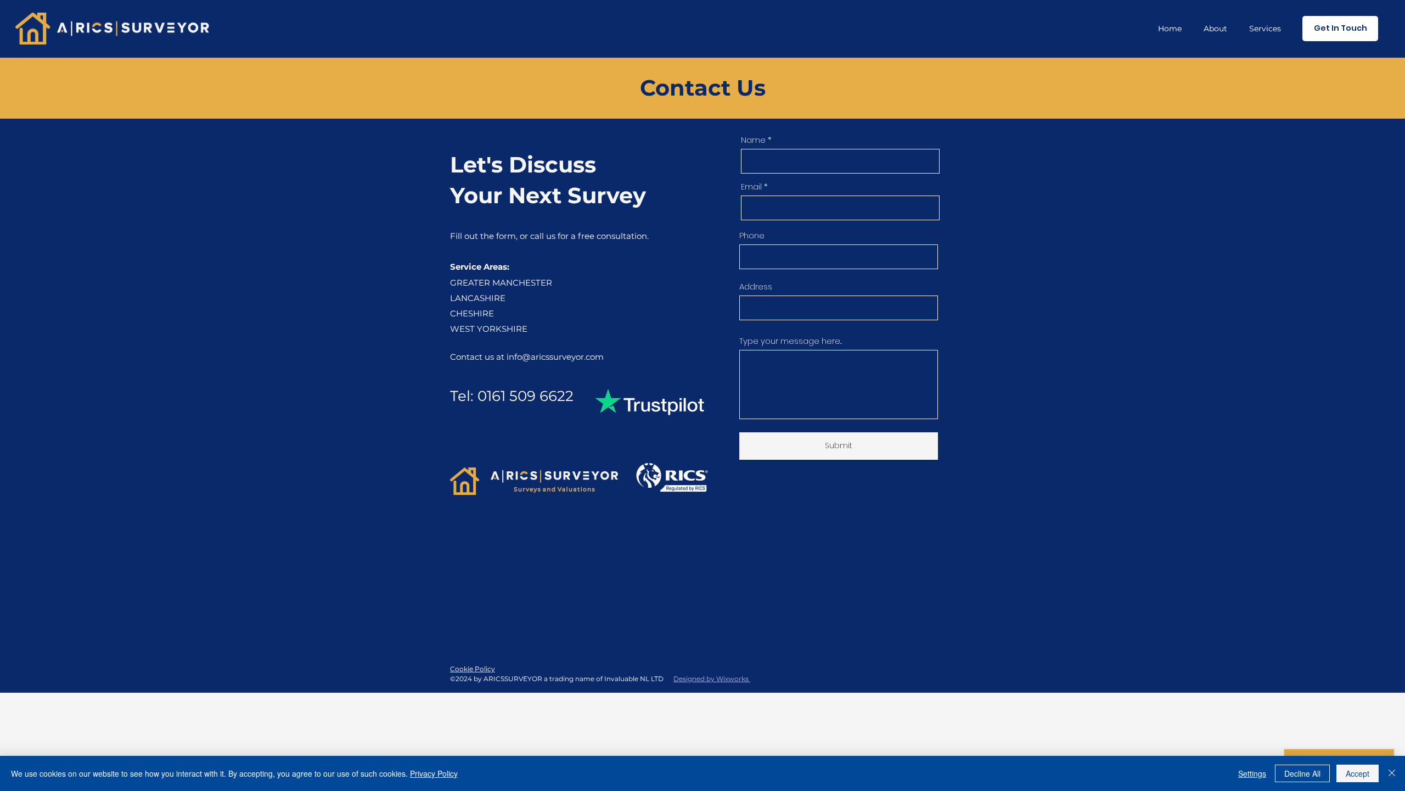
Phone (752, 235)
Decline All (1302, 773)
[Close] (1391, 773)
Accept (1357, 773)
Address (755, 286)
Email (751, 186)
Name (753, 140)
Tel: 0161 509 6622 (512, 396)
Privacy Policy (434, 773)
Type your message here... (790, 341)
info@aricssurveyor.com (555, 357)
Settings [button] (1252, 773)
